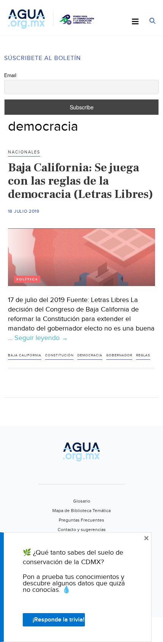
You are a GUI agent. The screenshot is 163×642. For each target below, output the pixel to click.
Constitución (59, 355)
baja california (24, 355)
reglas (143, 355)
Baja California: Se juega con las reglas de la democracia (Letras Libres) (80, 181)
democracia (89, 355)
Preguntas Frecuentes (81, 520)
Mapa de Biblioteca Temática (81, 510)
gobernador (119, 355)
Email (10, 76)
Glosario (81, 501)
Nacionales (24, 152)
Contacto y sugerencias (82, 529)
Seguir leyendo (41, 338)
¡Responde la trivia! (59, 619)
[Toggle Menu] (135, 22)
